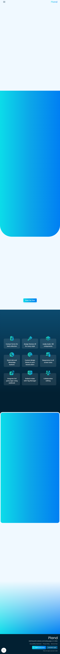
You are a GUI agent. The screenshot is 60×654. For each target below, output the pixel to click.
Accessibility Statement (35, 644)
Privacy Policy (46, 644)
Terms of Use (54, 644)
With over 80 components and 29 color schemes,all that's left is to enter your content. (43, 124)
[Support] (3, 650)
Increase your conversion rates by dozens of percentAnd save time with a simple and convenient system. (42, 211)
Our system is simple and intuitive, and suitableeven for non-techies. (18, 168)
